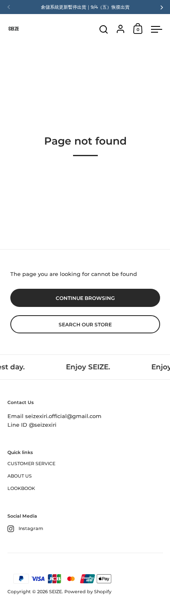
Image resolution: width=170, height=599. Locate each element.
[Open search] (103, 29)
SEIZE (55, 591)
